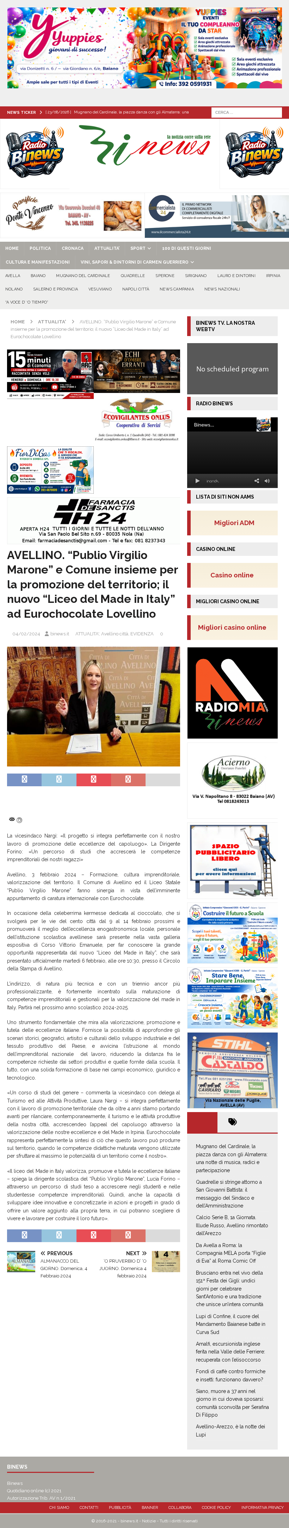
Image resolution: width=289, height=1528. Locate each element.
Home (12, 248)
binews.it (59, 633)
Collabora (179, 1507)
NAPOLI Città (135, 289)
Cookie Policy (216, 1507)
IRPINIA (273, 276)
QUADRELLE (133, 276)
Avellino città (114, 633)
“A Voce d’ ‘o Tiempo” (26, 302)
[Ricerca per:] (246, 112)
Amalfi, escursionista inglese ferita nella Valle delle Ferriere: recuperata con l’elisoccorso (230, 1352)
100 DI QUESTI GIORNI (186, 248)
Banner (150, 1507)
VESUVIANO (100, 289)
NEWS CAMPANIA (177, 289)
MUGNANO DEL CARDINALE (83, 276)
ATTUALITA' (87, 633)
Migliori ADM (234, 523)
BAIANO (38, 276)
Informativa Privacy (262, 1507)
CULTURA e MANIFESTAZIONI (38, 262)
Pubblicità (120, 1507)
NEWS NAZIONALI (222, 289)
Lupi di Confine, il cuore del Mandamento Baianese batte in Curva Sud (230, 1324)
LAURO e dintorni (236, 276)
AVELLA (12, 276)
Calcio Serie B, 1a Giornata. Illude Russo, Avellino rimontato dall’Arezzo (232, 1225)
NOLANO (14, 289)
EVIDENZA (142, 633)
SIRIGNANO (196, 276)
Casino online (234, 575)
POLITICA (40, 248)
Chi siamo (59, 1507)
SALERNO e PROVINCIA (55, 289)
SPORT (138, 248)
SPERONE (164, 276)
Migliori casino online (234, 627)
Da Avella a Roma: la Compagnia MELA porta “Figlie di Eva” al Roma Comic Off (231, 1253)
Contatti (89, 1507)
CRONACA (73, 248)
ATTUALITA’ (106, 248)
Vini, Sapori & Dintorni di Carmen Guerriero (135, 262)
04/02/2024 (26, 633)
